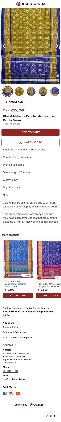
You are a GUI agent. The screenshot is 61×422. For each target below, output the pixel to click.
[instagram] (11, 393)
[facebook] (4, 393)
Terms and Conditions (14, 332)
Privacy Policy (10, 327)
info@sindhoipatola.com (14, 379)
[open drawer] (5, 4)
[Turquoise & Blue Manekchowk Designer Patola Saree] (18, 268)
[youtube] (17, 393)
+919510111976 (10, 370)
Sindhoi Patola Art (33, 4)
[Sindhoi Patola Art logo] (18, 4)
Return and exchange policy (17, 337)
